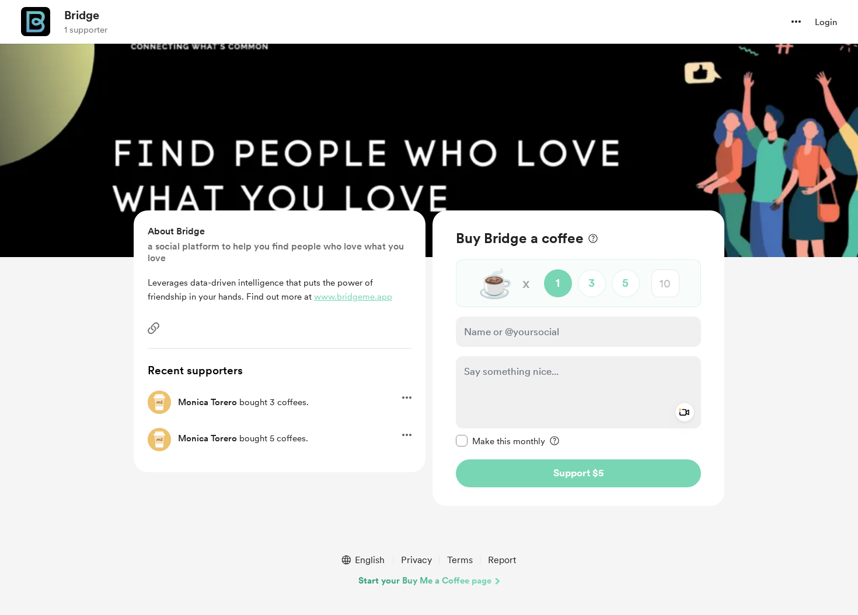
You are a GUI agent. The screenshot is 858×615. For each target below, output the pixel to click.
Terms (460, 559)
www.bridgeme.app (353, 296)
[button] (796, 21)
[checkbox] (500, 440)
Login (826, 22)
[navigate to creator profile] (35, 21)
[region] (578, 358)
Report (502, 559)
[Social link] (153, 328)
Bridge (81, 15)
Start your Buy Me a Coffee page (424, 580)
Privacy (416, 559)
